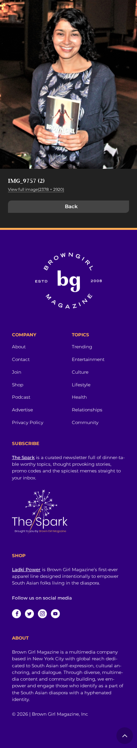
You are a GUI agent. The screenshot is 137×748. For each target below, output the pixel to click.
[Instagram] (42, 613)
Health (79, 397)
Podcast (21, 397)
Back (71, 206)
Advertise (22, 409)
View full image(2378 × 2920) (36, 189)
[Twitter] (29, 613)
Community (85, 422)
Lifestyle (81, 384)
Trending (82, 346)
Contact (21, 359)
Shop (17, 384)
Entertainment (88, 359)
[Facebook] (16, 613)
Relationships (87, 409)
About (19, 346)
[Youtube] (55, 613)
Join (16, 372)
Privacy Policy (27, 422)
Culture (80, 372)
